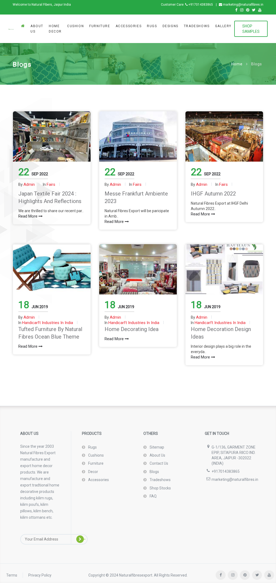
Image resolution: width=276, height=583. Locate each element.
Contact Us (158, 463)
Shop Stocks (160, 488)
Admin (29, 184)
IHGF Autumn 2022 (213, 193)
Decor (92, 472)
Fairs (51, 184)
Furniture (99, 26)
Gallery (223, 26)
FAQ (153, 496)
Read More (28, 216)
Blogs (154, 472)
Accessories (129, 26)
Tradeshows (197, 26)
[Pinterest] (247, 10)
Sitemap (156, 447)
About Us (36, 28)
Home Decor (55, 28)
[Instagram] (241, 10)
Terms (11, 575)
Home (237, 64)
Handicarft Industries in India (47, 322)
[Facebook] (236, 10)
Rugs (152, 26)
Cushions (95, 455)
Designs (170, 26)
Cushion (75, 26)
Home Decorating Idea (131, 329)
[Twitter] (254, 10)
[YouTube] (259, 10)
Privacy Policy (39, 575)
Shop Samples (251, 29)
